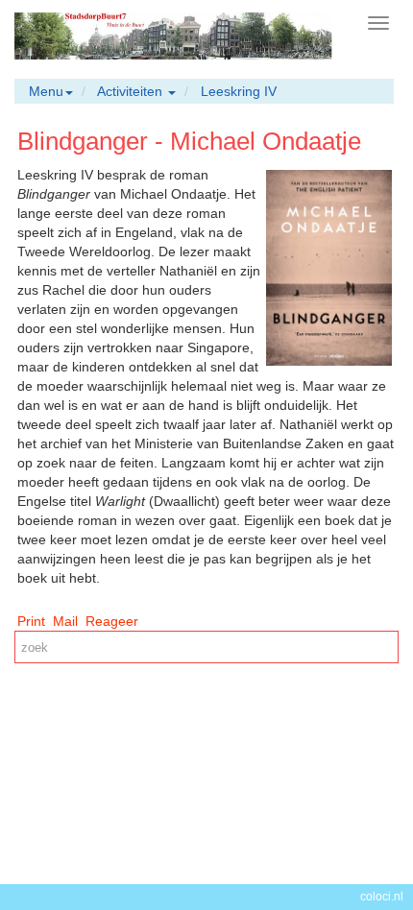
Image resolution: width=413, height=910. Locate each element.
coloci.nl (381, 896)
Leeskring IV (239, 91)
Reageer (111, 621)
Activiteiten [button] (131, 91)
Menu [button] (46, 91)
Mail (65, 621)
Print (31, 621)
